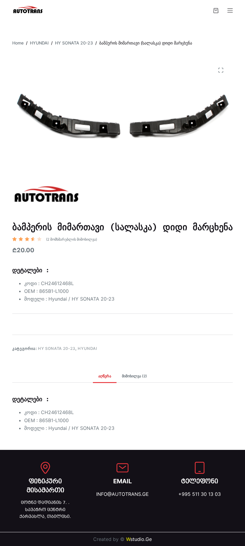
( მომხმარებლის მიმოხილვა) (71, 239)
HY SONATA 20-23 (56, 348)
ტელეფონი (199, 481)
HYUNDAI (87, 348)
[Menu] (230, 10)
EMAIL (122, 481)
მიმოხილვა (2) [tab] (134, 376)
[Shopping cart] (215, 10)
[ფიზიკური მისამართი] (45, 468)
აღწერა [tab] (104, 376)
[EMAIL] (122, 468)
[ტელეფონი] (200, 468)
